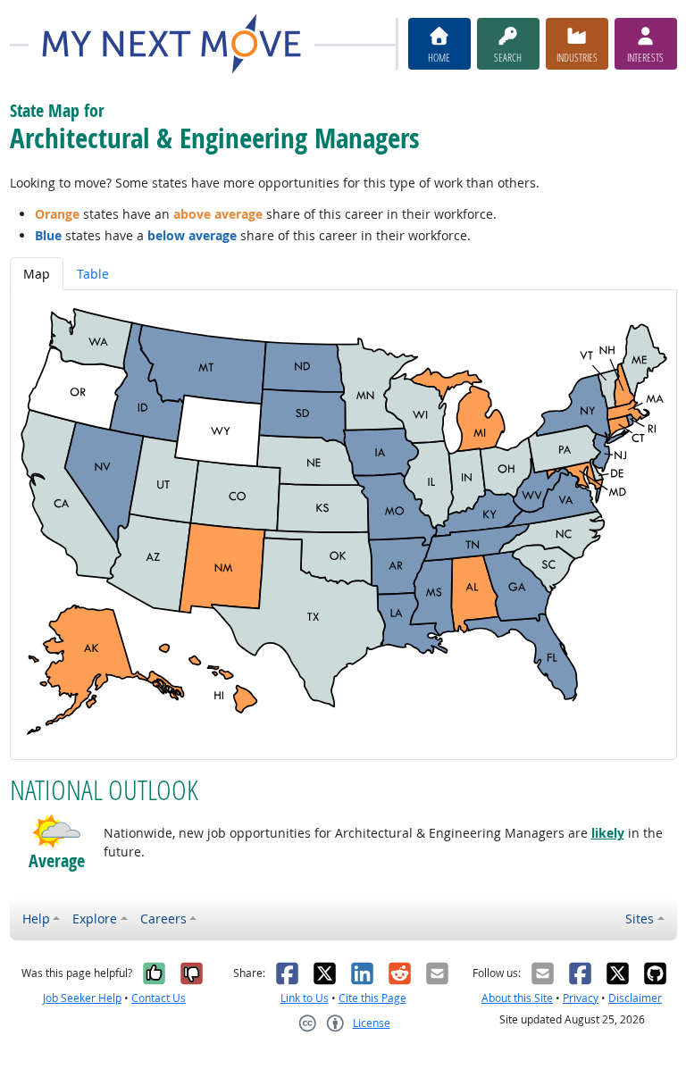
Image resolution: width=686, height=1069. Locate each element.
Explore (94, 918)
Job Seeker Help (82, 998)
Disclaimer (635, 998)
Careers (163, 918)
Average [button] (57, 861)
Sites (639, 918)
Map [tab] (36, 273)
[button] (57, 831)
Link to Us (304, 998)
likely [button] (607, 832)
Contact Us (158, 998)
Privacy (580, 998)
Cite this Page (372, 998)
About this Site (517, 998)
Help (36, 918)
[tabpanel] (343, 525)
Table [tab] (93, 273)
